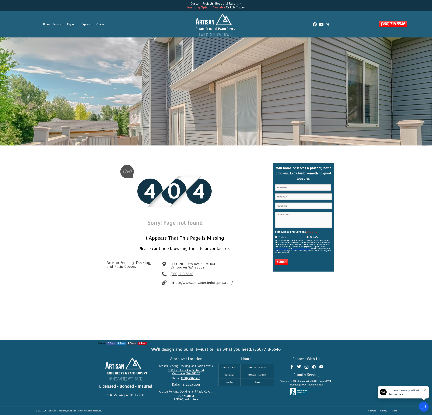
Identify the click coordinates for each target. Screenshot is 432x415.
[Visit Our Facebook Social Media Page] (292, 367)
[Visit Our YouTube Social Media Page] (321, 367)
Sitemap (372, 410)
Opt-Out (314, 237)
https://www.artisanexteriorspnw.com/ (202, 282)
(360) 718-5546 (393, 23)
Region (71, 24)
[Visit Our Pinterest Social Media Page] (314, 367)
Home (46, 24)
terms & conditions (301, 248)
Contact (100, 24)
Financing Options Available (206, 7)
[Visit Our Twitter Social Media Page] (299, 367)
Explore (86, 24)
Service (57, 24)
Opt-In (282, 237)
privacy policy (281, 248)
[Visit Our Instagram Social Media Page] (306, 367)
